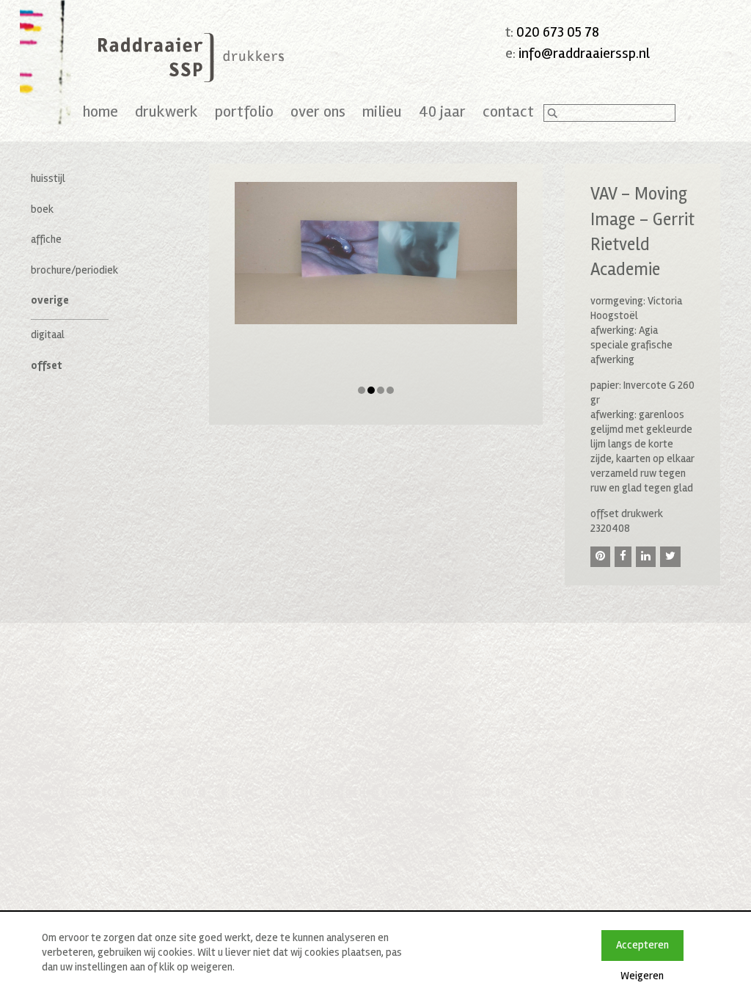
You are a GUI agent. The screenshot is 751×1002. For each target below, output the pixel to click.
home (100, 111)
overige (50, 300)
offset (46, 365)
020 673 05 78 (557, 32)
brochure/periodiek (74, 270)
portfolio (244, 111)
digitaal (48, 334)
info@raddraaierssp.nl (584, 53)
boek (42, 209)
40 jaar (442, 111)
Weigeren (642, 975)
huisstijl (48, 178)
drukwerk (166, 111)
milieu (382, 111)
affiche (46, 239)
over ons (317, 111)
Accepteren (642, 944)
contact (508, 111)
